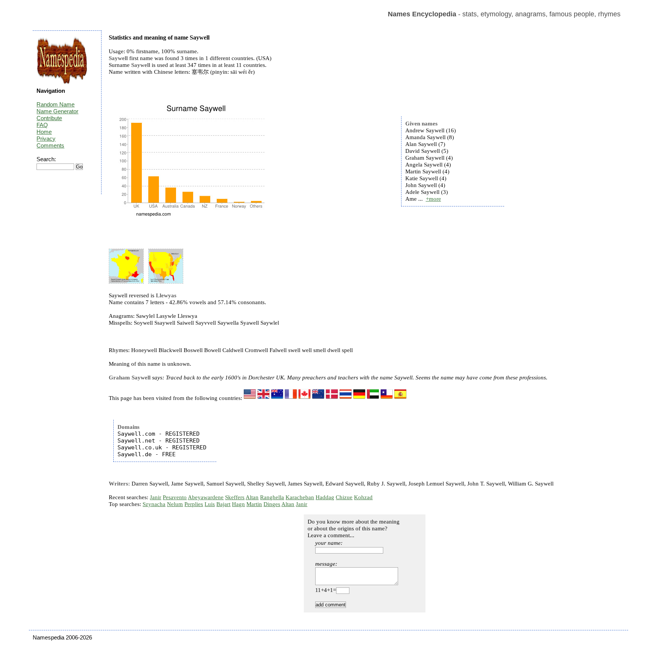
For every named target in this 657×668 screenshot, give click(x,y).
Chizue (344, 497)
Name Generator (57, 111)
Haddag (325, 497)
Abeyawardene (206, 497)
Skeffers (234, 497)
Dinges (271, 504)
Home (44, 132)
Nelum (175, 504)
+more (433, 199)
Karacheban (300, 497)
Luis (210, 504)
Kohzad (363, 497)
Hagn (238, 504)
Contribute (49, 118)
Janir (155, 497)
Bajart (223, 504)
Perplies (193, 504)
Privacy (46, 138)
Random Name (55, 104)
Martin (254, 504)
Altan (252, 497)
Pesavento (175, 497)
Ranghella (272, 497)
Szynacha (154, 504)
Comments (50, 145)
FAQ (42, 125)
